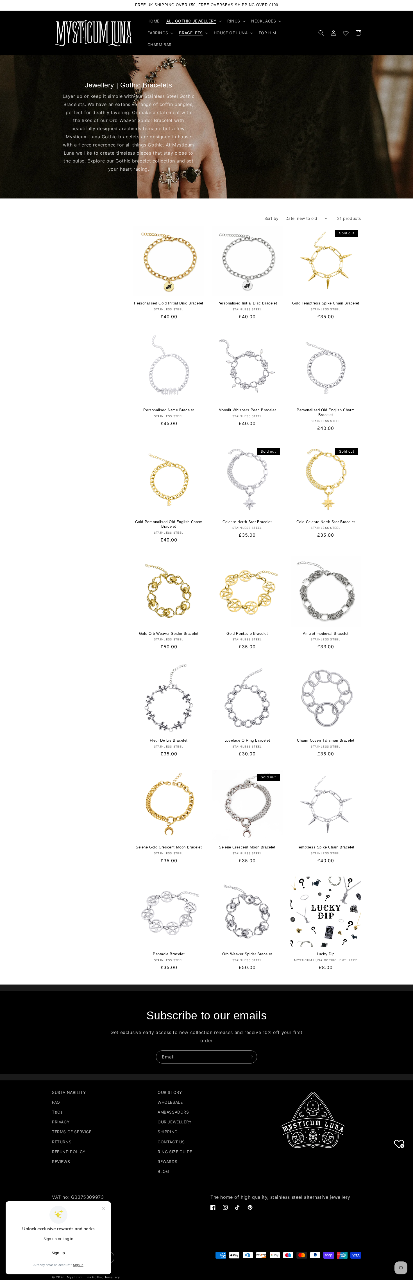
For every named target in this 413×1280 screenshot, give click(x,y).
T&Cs (57, 1112)
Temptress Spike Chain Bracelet (326, 847)
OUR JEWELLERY (175, 1121)
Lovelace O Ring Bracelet (247, 740)
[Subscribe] (250, 1057)
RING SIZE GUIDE (175, 1151)
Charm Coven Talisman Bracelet (325, 740)
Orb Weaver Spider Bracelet (247, 954)
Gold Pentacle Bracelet (247, 633)
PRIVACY (60, 1121)
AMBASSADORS (173, 1112)
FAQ (56, 1102)
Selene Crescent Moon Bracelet (247, 847)
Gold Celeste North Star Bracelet (325, 522)
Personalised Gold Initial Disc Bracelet (168, 303)
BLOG (163, 1171)
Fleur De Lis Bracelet (169, 740)
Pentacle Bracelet (169, 954)
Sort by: (272, 218)
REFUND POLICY (68, 1151)
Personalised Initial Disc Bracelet (247, 303)
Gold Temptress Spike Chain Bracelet (325, 303)
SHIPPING (168, 1131)
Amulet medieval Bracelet (326, 633)
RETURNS (61, 1141)
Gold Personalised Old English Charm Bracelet (169, 524)
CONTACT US (171, 1141)
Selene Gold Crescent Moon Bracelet (169, 847)
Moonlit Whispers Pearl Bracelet (247, 410)
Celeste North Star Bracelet (247, 522)
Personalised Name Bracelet (168, 410)
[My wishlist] (346, 32)
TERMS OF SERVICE (72, 1131)
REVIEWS (61, 1161)
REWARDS (167, 1161)
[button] (193, 21)
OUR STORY (170, 1092)
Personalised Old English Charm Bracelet (326, 412)
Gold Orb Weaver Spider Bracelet (169, 633)
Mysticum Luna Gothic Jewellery (93, 1277)
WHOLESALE (170, 1102)
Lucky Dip (326, 954)
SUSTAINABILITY (69, 1092)
